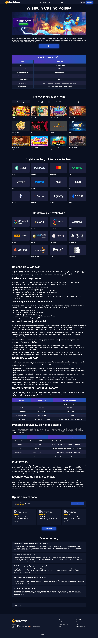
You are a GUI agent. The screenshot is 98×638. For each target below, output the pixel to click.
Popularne (19, 101)
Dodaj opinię (78, 503)
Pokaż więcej (49, 528)
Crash (57, 101)
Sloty (76, 101)
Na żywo (38, 101)
